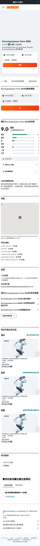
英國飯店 (26, 538)
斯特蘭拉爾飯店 (10, 497)
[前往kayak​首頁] (13, 7)
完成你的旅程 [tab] (8, 485)
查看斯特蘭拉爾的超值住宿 (31, 372)
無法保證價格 (26, 515)
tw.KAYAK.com (4, 538)
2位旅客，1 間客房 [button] (10, 60)
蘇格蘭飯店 (34, 538)
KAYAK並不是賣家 (9, 521)
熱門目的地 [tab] (19, 485)
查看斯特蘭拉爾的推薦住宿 (31, 410)
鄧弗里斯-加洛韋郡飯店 (14, 540)
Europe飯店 (18, 538)
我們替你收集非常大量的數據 (13, 525)
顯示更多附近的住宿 (33, 335)
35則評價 (18, 44)
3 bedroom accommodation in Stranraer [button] (14, 358)
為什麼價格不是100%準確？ (12, 528)
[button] (38, 2)
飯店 (12, 538)
